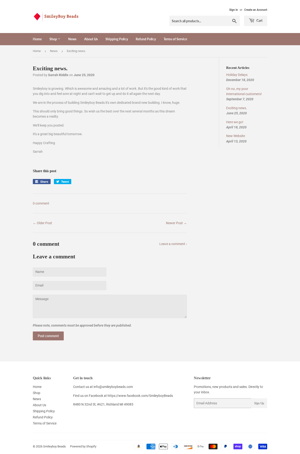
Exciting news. (236, 108)
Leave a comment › (173, 244)
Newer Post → (176, 223)
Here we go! (234, 122)
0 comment (41, 203)
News (72, 39)
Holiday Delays (237, 75)
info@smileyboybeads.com (113, 387)
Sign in (233, 9)
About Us (91, 39)
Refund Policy (146, 39)
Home (37, 39)
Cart (259, 20)
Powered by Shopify (83, 446)
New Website (235, 136)
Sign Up (259, 403)
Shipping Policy (116, 39)
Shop (53, 39)
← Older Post (42, 223)
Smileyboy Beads (54, 446)
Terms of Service (175, 39)
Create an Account (255, 9)
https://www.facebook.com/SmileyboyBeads (140, 396)
